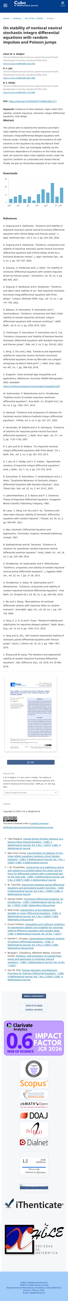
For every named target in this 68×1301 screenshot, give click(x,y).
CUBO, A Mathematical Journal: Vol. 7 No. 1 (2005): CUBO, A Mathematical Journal (36, 861)
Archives (17, 18)
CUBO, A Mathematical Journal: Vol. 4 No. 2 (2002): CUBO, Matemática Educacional (33, 944)
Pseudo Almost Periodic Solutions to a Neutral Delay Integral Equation (35, 840)
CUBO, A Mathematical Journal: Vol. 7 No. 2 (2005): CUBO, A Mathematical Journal (36, 976)
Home (6, 18)
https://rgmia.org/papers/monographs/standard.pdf (31, 386)
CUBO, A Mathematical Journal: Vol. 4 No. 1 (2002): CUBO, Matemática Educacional (35, 904)
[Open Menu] (5, 5)
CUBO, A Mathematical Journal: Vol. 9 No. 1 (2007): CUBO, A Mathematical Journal (34, 845)
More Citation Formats (16, 792)
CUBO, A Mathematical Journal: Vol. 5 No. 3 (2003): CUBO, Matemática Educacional (34, 916)
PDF (32, 762)
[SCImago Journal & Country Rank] (34, 1187)
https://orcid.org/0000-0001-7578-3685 (19, 92)
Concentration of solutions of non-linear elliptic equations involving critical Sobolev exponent (35, 856)
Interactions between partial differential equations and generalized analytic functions (36, 886)
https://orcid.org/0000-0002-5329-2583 (19, 64)
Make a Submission (34, 996)
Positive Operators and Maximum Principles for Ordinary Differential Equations (32, 972)
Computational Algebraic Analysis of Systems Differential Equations (36, 940)
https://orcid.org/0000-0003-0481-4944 (19, 78)
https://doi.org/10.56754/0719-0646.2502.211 (33, 101)
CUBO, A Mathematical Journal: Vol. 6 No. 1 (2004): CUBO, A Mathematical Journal (36, 891)
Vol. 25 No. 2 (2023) (34, 18)
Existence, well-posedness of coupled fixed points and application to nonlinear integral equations (34, 959)
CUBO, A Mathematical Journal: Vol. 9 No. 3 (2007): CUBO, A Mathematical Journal (36, 878)
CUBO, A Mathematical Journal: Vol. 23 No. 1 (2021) (35, 933)
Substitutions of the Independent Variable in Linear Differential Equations (32, 911)
